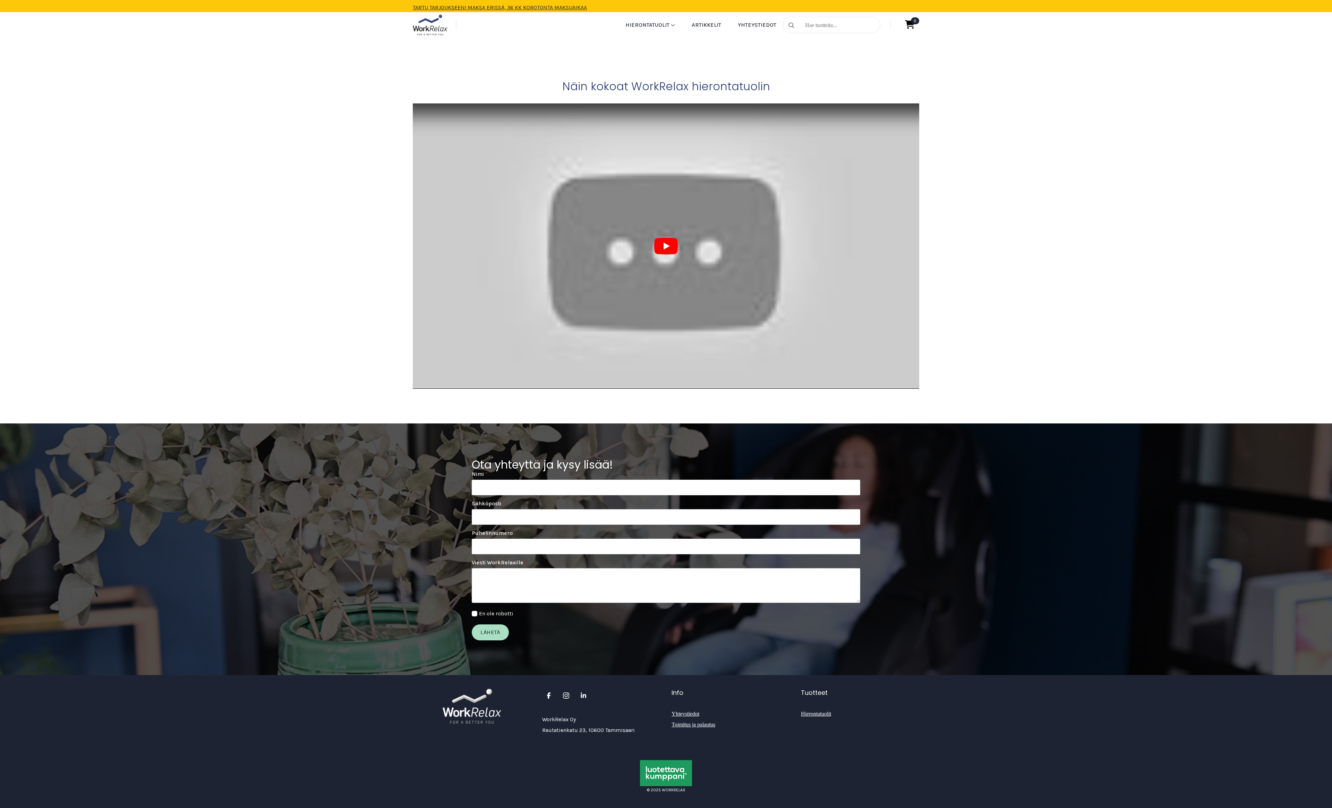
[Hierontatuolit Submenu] (672, 25)
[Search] (791, 25)
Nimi (480, 474)
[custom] (548, 695)
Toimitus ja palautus (693, 724)
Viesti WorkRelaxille (499, 562)
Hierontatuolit (647, 25)
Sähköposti (488, 503)
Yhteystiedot (757, 25)
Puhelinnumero (492, 533)
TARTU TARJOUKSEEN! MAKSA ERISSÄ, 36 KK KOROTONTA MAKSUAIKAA (500, 7)
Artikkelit (706, 25)
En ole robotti (496, 613)
